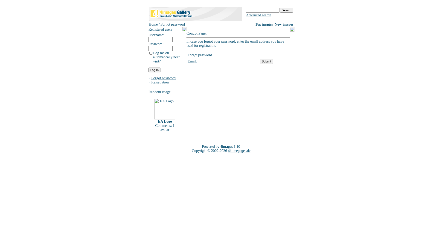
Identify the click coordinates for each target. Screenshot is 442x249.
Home (153, 24)
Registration (160, 82)
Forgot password (163, 78)
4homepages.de (239, 151)
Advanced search (258, 15)
